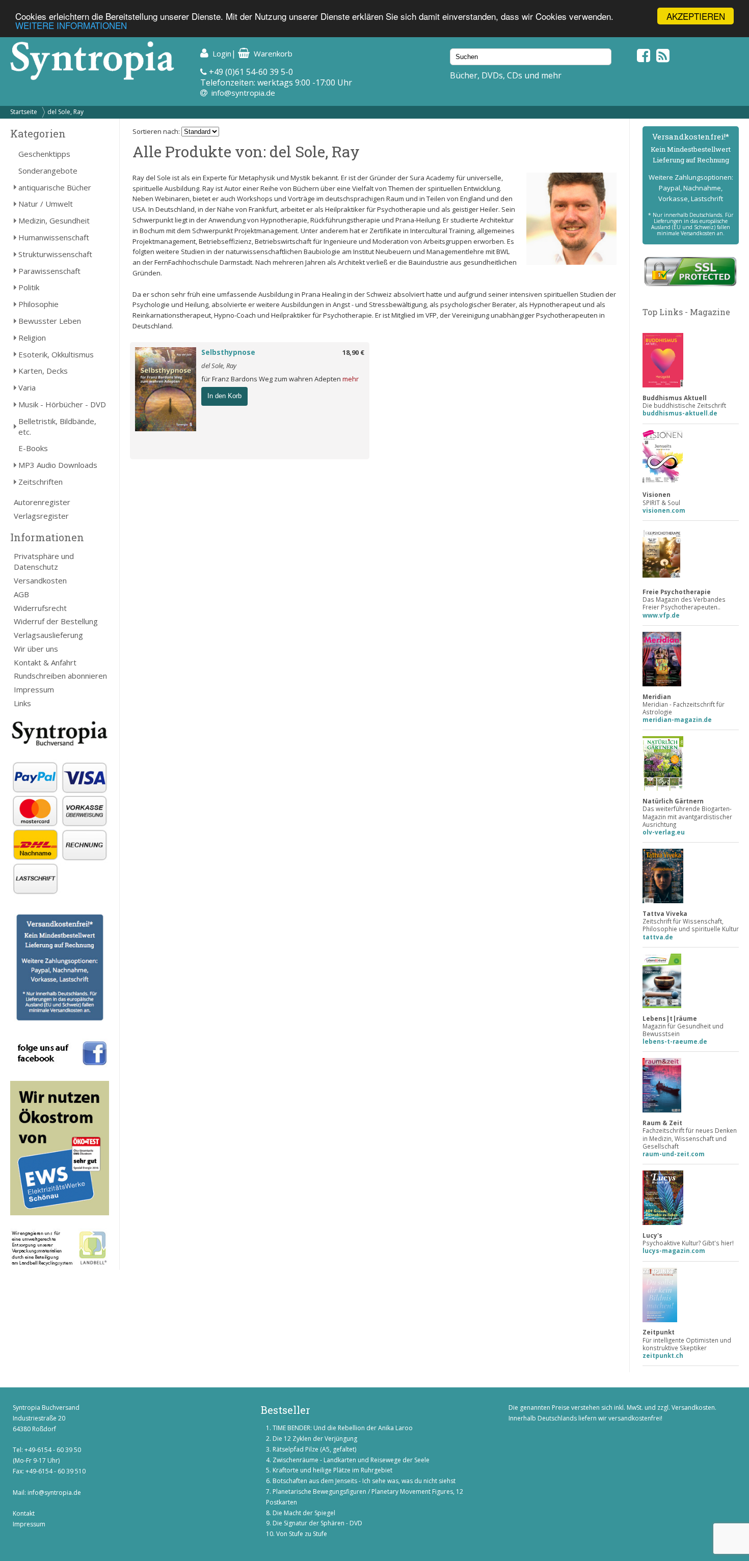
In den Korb (224, 396)
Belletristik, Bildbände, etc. (57, 426)
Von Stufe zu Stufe (301, 1533)
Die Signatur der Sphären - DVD (317, 1523)
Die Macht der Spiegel (304, 1513)
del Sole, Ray (65, 111)
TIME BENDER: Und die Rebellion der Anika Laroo (343, 1428)
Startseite (23, 111)
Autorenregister (42, 502)
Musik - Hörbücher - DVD (62, 404)
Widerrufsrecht (40, 608)
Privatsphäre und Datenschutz (44, 561)
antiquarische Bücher (54, 187)
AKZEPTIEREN (695, 16)
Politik (28, 287)
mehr (350, 378)
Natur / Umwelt (45, 204)
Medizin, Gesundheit (54, 220)
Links (22, 703)
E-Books (33, 448)
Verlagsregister (41, 516)
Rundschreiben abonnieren (60, 676)
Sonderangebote (47, 170)
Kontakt (24, 1513)
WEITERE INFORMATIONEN (71, 25)
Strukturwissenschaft (55, 254)
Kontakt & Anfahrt (45, 662)
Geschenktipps (44, 154)
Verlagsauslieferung (48, 635)
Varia (27, 387)
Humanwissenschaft (53, 237)
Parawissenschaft (49, 271)
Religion (32, 337)
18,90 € (353, 352)
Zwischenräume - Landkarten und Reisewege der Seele (351, 1460)
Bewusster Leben (49, 321)
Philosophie (38, 304)
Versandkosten (40, 580)
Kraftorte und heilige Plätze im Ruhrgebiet (332, 1470)
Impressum (34, 689)
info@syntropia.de (243, 93)
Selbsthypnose (228, 352)
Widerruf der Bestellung (56, 621)
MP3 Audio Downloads (57, 465)
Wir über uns (36, 649)
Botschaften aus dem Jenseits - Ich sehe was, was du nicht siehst (364, 1480)
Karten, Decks (43, 371)
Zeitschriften (40, 482)
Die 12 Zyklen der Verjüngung (315, 1438)
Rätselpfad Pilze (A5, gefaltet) (314, 1449)
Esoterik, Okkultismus (56, 354)
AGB (21, 594)
